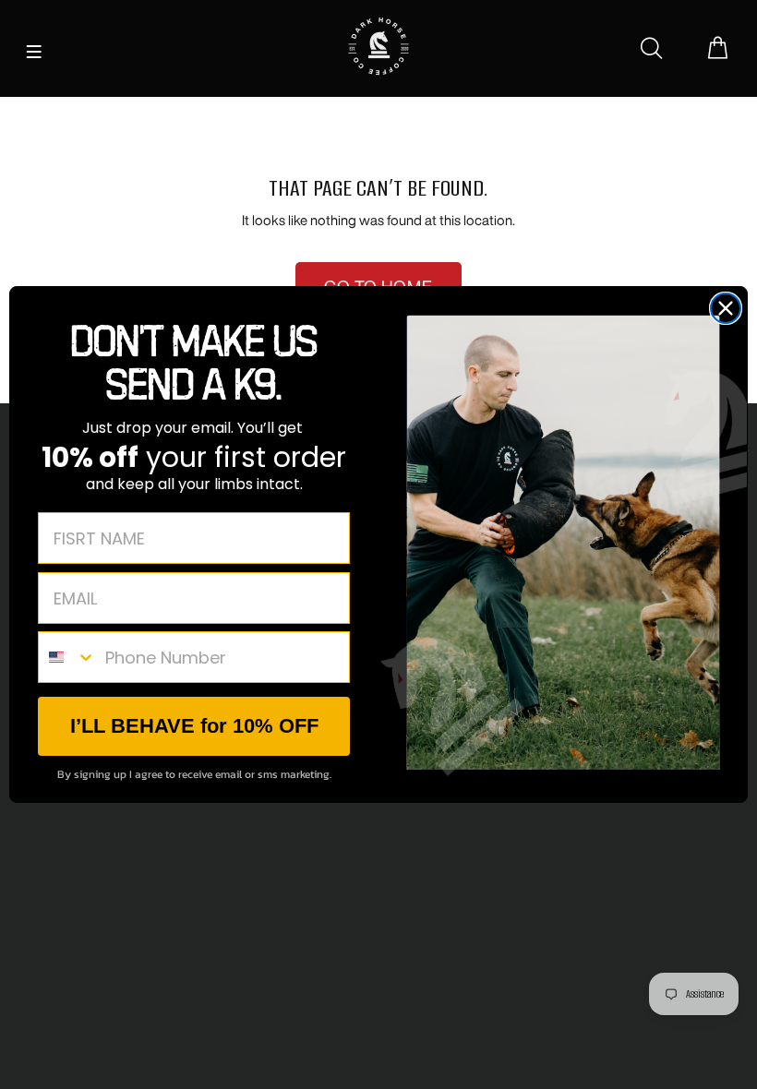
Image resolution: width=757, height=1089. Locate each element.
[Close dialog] (725, 308)
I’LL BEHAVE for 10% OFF (194, 725)
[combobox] (67, 657)
